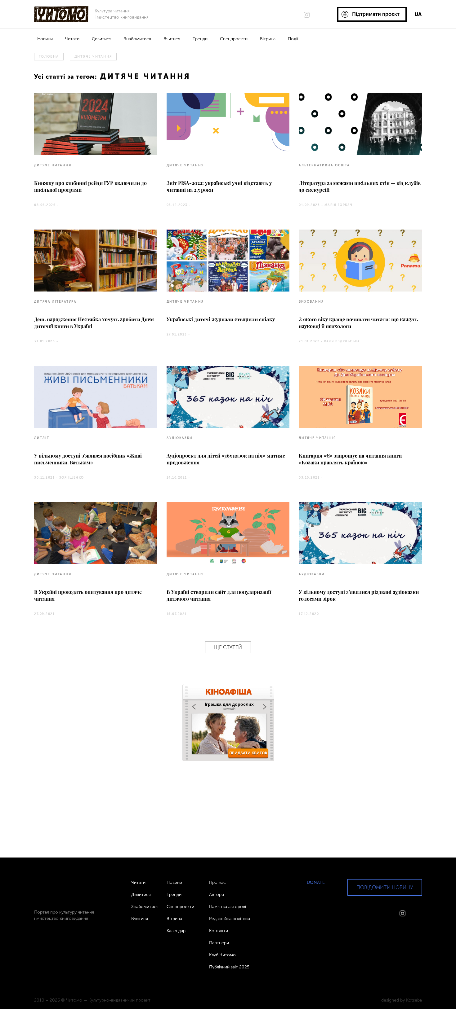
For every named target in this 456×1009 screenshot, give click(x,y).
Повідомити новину (384, 887)
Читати (72, 39)
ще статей (228, 647)
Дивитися (101, 39)
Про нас (217, 882)
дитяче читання (93, 57)
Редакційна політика (229, 918)
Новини (45, 39)
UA (418, 14)
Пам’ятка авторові (227, 906)
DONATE (316, 882)
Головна (49, 57)
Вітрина (267, 39)
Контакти (218, 930)
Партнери (219, 942)
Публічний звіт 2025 (229, 967)
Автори (216, 894)
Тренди (200, 39)
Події (293, 39)
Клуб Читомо (222, 955)
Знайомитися (137, 39)
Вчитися (171, 39)
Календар (176, 930)
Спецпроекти (234, 39)
